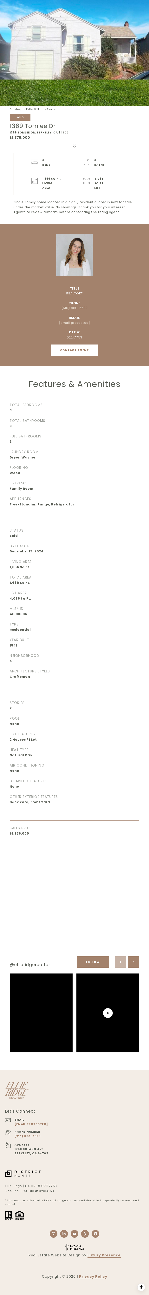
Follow (93, 962)
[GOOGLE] (95, 1234)
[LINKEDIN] (64, 1234)
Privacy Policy (93, 1276)
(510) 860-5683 (74, 308)
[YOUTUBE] (74, 1234)
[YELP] (85, 1234)
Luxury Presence (104, 1255)
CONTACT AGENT (74, 350)
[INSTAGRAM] (53, 1234)
